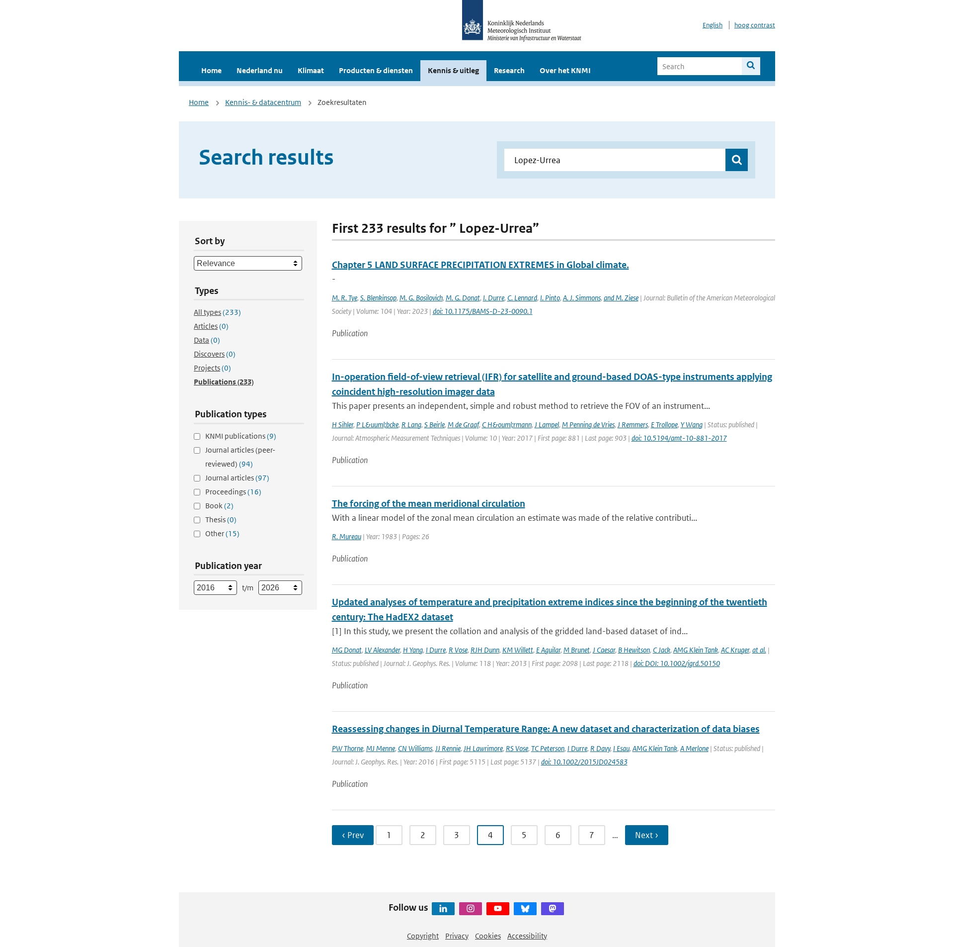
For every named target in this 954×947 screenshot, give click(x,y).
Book (219, 505)
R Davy (600, 748)
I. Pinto (550, 297)
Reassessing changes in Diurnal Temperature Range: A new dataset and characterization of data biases (546, 729)
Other (222, 533)
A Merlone (694, 748)
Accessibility (527, 936)
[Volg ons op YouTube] (497, 908)
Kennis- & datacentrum (263, 102)
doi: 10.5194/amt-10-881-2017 (679, 438)
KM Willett (517, 650)
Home (211, 70)
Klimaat (311, 70)
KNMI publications (240, 436)
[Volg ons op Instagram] (470, 908)
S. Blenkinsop (378, 297)
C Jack (661, 650)
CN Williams (415, 748)
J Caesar (604, 650)
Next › (646, 835)
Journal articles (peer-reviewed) (240, 457)
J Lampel (547, 424)
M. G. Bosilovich (421, 297)
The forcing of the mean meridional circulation (428, 503)
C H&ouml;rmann (507, 424)
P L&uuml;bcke (377, 424)
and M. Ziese (621, 297)
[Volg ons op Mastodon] (552, 908)
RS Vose (517, 748)
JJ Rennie (448, 748)
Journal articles (237, 477)
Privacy (457, 936)
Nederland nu (260, 70)
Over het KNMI (565, 70)
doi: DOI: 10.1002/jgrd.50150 (677, 663)
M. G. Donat (463, 297)
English (712, 25)
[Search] (751, 66)
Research (509, 70)
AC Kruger (735, 650)
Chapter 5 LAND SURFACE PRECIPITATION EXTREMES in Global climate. (480, 265)
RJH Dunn (485, 650)
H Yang (413, 650)
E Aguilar (548, 650)
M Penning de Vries (588, 424)
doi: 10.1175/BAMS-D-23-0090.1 (483, 311)
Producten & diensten (376, 70)
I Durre (436, 650)
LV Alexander (382, 650)
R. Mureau (346, 536)
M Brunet (576, 650)
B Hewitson (634, 650)
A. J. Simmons (582, 297)
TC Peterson (547, 748)
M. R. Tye (344, 297)
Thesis (221, 519)
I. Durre (493, 297)
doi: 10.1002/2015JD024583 (584, 761)
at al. (759, 650)
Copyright (423, 936)
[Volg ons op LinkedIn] (443, 908)
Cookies (488, 936)
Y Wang (692, 424)
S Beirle (434, 424)
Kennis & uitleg (453, 70)
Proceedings (233, 491)
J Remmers (633, 424)
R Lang (411, 424)
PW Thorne (347, 748)
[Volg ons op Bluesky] (525, 908)
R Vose (458, 650)
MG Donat (347, 650)
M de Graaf (463, 424)
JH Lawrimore (483, 748)
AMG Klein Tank (695, 650)
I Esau (621, 748)
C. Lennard (522, 297)
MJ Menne (380, 748)
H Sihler (342, 424)
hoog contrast (754, 25)
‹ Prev (353, 835)
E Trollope (664, 424)
